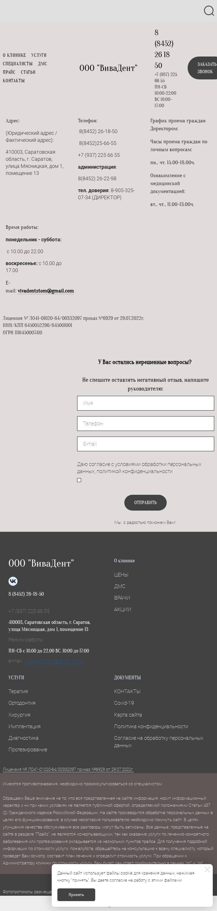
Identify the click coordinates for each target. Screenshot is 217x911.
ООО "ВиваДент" (108, 68)
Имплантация (24, 726)
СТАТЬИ (28, 72)
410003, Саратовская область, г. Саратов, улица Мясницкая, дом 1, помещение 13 (49, 625)
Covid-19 (124, 703)
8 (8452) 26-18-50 (26, 594)
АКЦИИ (122, 609)
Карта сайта (128, 715)
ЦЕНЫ (121, 575)
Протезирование (27, 749)
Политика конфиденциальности (151, 726)
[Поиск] (209, 11)
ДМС (42, 63)
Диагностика (23, 738)
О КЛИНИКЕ (14, 55)
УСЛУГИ (39, 55)
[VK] (13, 581)
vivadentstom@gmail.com (46, 291)
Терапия (18, 691)
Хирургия (19, 715)
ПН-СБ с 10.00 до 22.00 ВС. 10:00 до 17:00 (48, 651)
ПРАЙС (9, 72)
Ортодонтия (22, 703)
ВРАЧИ (122, 598)
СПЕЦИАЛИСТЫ (18, 63)
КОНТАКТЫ (14, 80)
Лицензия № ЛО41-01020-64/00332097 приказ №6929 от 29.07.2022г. (68, 769)
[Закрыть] (207, 869)
